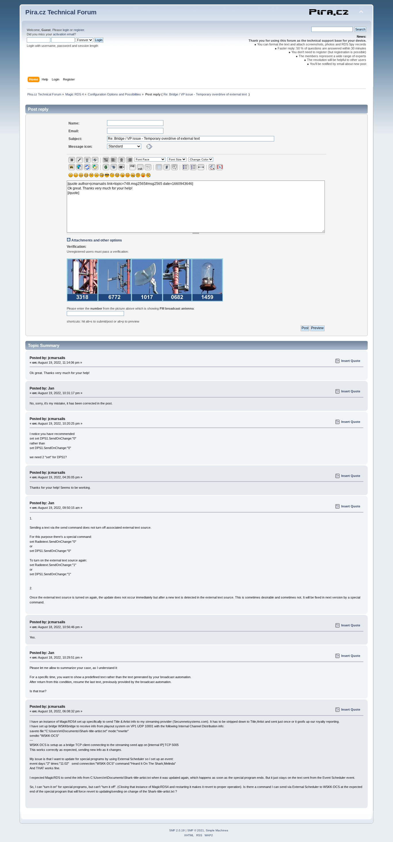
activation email (63, 34)
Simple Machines (217, 830)
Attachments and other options (96, 240)
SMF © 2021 (195, 830)
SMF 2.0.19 (177, 830)
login (66, 30)
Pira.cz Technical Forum (61, 12)
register (79, 30)
